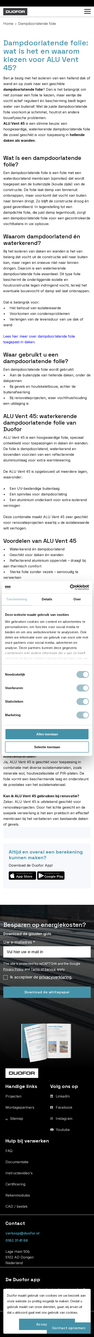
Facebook (64, 1107)
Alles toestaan (47, 734)
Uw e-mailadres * (19, 942)
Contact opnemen (68, 1328)
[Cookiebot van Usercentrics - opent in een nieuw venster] (70, 587)
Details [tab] (47, 599)
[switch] (83, 688)
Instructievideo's (19, 1173)
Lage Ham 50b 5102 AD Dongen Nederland (19, 1257)
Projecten (13, 1096)
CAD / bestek (16, 1206)
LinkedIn (63, 1096)
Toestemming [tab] (16, 599)
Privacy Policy (13, 969)
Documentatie (16, 1162)
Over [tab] (77, 599)
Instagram (64, 1118)
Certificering (15, 1184)
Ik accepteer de (41, 977)
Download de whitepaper (47, 992)
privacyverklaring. (55, 977)
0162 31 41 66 (16, 1240)
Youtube (63, 1129)
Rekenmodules (17, 1195)
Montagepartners (19, 1107)
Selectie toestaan (47, 747)
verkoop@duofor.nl (22, 1233)
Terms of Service (43, 969)
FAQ (8, 1151)
